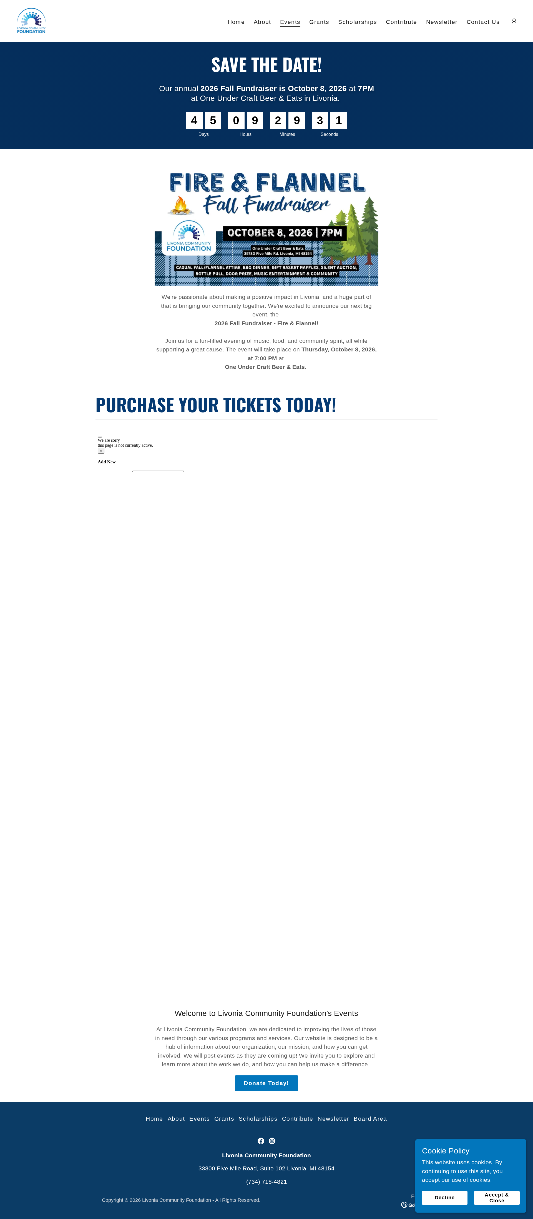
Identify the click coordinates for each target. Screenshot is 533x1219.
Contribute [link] (401, 22)
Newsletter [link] (442, 22)
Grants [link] (319, 22)
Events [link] (290, 22)
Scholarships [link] (357, 22)
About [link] (262, 22)
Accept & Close (497, 1197)
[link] (31, 21)
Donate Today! (266, 1083)
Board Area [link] (370, 1118)
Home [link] (236, 22)
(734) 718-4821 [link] (266, 1181)
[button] (514, 21)
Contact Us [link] (483, 22)
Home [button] (154, 1118)
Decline (445, 1197)
